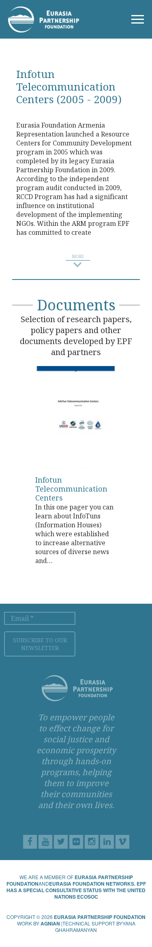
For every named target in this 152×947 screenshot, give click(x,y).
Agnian (50, 923)
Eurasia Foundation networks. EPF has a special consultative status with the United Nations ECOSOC (76, 890)
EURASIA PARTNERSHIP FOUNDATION (100, 917)
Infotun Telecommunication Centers (71, 489)
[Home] (43, 19)
